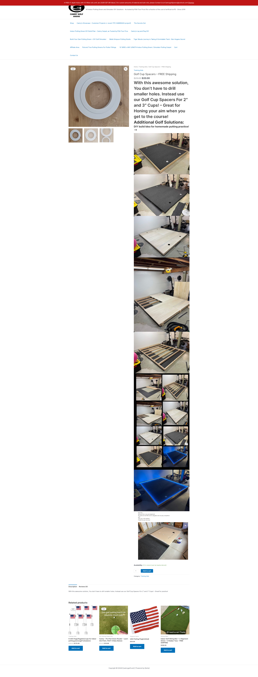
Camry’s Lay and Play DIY (140, 31)
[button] (125, 69)
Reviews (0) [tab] (83, 587)
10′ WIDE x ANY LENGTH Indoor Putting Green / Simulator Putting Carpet (145, 47)
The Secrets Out (140, 23)
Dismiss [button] (191, 3)
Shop (72, 23)
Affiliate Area (74, 47)
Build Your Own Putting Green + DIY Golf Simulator (88, 39)
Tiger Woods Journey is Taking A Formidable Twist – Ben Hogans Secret (159, 39)
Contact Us (74, 55)
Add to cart (147, 571)
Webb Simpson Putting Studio (120, 39)
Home (136, 67)
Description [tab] (73, 587)
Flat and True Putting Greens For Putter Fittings (99, 47)
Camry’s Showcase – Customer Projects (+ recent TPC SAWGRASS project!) (104, 23)
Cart (175, 47)
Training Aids (143, 67)
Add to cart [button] (76, 648)
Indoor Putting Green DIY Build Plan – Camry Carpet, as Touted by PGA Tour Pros (99, 31)
